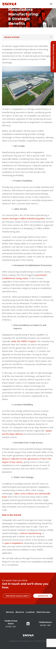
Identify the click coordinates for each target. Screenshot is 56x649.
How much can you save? (17, 596)
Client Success (43, 612)
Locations (30, 612)
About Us (19, 612)
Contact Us (43, 596)
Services (10, 612)
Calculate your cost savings (53, 56)
